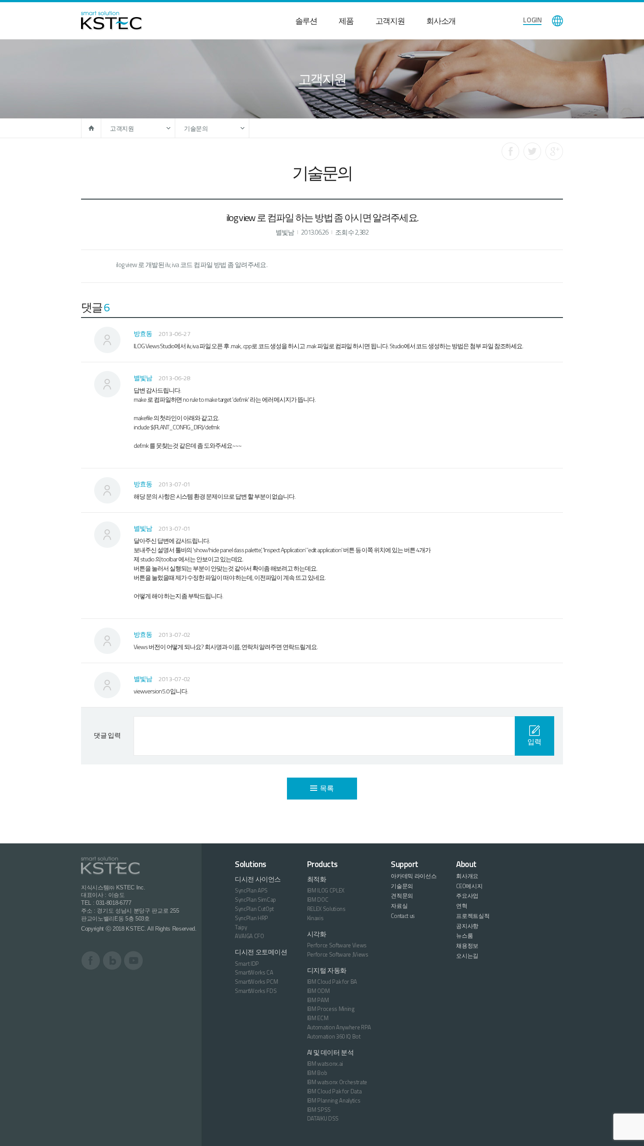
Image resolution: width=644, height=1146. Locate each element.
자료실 (399, 905)
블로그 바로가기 (112, 960)
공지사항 (467, 925)
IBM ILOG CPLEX (325, 890)
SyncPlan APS (251, 890)
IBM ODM (318, 990)
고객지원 (390, 21)
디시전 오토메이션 (261, 952)
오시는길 (467, 955)
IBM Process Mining (331, 1008)
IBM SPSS (319, 1109)
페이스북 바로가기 (91, 960)
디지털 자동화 (327, 970)
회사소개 (441, 21)
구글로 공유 (554, 151)
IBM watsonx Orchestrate (337, 1082)
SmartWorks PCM (256, 981)
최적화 (316, 879)
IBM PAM (318, 1000)
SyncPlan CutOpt (254, 908)
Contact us (402, 915)
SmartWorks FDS (255, 990)
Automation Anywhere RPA (339, 1027)
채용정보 (467, 945)
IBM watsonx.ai (325, 1063)
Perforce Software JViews (337, 954)
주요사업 (467, 895)
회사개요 (467, 875)
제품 (346, 21)
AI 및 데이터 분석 (330, 1052)
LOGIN (532, 19)
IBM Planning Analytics (334, 1100)
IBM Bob (317, 1072)
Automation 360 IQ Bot (334, 1036)
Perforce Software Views (337, 945)
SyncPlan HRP (251, 918)
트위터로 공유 (532, 151)
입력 (534, 741)
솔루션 (306, 21)
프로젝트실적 (472, 915)
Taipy (241, 927)
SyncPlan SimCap (255, 899)
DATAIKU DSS (323, 1118)
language (557, 20)
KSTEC (111, 20)
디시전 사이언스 (258, 879)
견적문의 (402, 895)
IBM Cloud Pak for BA (332, 981)
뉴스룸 (464, 935)
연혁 (461, 905)
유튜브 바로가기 (133, 960)
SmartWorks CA (254, 972)
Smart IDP (247, 963)
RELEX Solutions (326, 908)
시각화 (316, 934)
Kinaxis (315, 918)
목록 (326, 788)
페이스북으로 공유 (510, 151)
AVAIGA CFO (249, 936)
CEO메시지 (469, 886)
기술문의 (196, 128)
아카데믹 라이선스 (413, 875)
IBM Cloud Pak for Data (334, 1091)
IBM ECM (318, 1018)
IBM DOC (318, 899)
